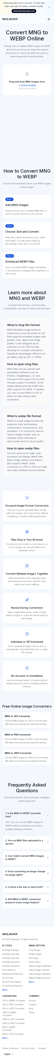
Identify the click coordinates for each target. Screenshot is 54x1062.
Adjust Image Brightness (40, 966)
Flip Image (33, 958)
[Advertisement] (27, 125)
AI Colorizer (7, 978)
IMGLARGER (10, 19)
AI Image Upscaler (10, 954)
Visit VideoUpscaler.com (24, 11)
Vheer (32, 1012)
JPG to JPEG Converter (13, 1008)
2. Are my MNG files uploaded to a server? (27, 842)
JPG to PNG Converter (13, 1004)
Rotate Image (35, 954)
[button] (27, 80)
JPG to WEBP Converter (13, 1000)
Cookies (42, 1048)
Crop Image (34, 950)
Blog (31, 1008)
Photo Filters (35, 962)
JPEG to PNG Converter (13, 1023)
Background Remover (12, 974)
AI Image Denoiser (11, 962)
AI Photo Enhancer (11, 966)
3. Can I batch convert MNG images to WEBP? (27, 857)
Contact (32, 1004)
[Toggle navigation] (49, 19)
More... (5, 990)
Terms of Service (10, 1048)
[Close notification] (49, 7)
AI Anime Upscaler (10, 958)
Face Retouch (9, 970)
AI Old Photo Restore (12, 986)
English (7, 1054)
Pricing (32, 1000)
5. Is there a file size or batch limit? (27, 887)
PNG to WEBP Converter (8, 1028)
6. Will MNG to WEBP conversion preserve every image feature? (27, 901)
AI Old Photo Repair (11, 982)
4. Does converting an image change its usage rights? (27, 873)
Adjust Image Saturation (40, 974)
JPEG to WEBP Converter (9, 1013)
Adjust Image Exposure (40, 978)
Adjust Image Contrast (39, 970)
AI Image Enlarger (10, 950)
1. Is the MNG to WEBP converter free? (27, 815)
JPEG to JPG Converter (13, 1019)
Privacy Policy (28, 1048)
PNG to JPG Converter (13, 1034)
